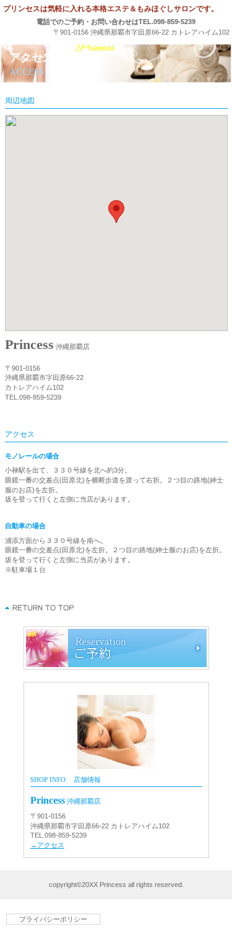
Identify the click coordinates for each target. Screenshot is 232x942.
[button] (116, 211)
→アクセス (47, 845)
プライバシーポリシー (53, 919)
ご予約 (116, 648)
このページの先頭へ (40, 608)
